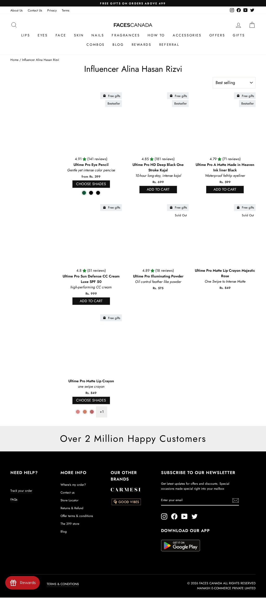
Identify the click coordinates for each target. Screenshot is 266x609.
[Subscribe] (235, 500)
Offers (217, 35)
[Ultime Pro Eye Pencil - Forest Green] (84, 192)
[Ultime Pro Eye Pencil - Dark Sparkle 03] (91, 192)
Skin (79, 35)
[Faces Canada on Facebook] (174, 516)
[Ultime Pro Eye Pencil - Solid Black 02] (98, 192)
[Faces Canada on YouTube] (184, 516)
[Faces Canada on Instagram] (164, 516)
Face (61, 35)
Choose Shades (91, 183)
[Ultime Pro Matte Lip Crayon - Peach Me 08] (77, 411)
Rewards (141, 44)
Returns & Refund (72, 508)
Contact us (68, 492)
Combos (96, 44)
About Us (16, 10)
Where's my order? (73, 484)
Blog (118, 44)
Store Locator (69, 500)
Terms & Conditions (63, 584)
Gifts (239, 35)
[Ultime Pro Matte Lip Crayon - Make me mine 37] (91, 411)
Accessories (187, 35)
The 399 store (70, 523)
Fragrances (126, 35)
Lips (25, 35)
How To (156, 35)
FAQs (13, 499)
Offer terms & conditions (77, 516)
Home (14, 59)
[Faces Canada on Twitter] (194, 516)
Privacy (52, 10)
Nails (97, 35)
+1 (102, 411)
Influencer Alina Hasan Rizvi (40, 59)
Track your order (21, 490)
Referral (169, 44)
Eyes (43, 35)
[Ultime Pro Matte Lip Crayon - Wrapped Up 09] (84, 411)
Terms (65, 10)
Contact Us (35, 10)
